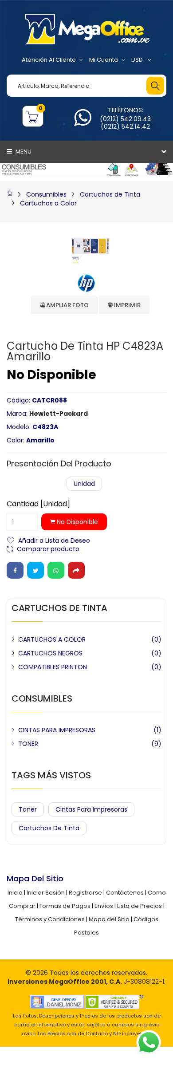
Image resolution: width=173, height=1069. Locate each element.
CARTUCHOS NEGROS (50, 653)
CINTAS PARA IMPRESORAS (56, 730)
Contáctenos (125, 892)
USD (137, 59)
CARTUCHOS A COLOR (52, 639)
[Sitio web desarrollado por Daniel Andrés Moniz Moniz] (57, 1001)
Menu (22, 151)
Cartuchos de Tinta (110, 194)
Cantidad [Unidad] (38, 504)
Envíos (103, 906)
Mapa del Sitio (109, 919)
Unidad (84, 483)
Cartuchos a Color (48, 203)
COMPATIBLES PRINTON (52, 667)
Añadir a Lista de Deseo (54, 540)
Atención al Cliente (49, 59)
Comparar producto (48, 548)
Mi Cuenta (103, 59)
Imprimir (127, 305)
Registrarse (85, 892)
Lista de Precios (139, 906)
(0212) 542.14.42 (125, 126)
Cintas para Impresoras (91, 809)
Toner (28, 809)
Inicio (15, 892)
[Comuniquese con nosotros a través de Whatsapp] (82, 122)
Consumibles (46, 194)
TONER (28, 743)
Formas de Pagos (64, 906)
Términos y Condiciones (50, 919)
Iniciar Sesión (46, 892)
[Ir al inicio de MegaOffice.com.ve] (10, 194)
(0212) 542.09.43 (125, 119)
